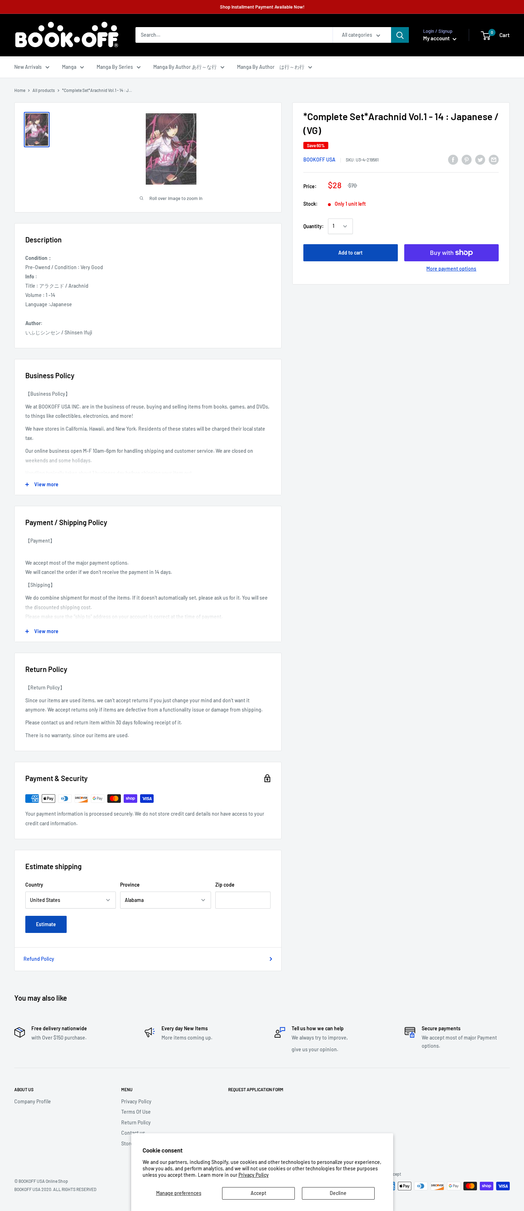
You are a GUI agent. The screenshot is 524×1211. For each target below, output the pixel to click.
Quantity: (313, 226)
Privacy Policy (253, 1175)
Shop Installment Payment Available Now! (262, 7)
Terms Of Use (136, 1112)
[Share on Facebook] (453, 159)
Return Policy (136, 1122)
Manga (69, 67)
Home (19, 90)
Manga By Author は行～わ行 (270, 67)
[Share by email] (494, 159)
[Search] (400, 35)
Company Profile (32, 1101)
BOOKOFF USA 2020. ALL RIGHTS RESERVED (55, 1189)
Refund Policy (39, 959)
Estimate (46, 924)
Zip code (225, 885)
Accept (258, 1193)
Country (34, 885)
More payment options (451, 269)
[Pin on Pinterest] (467, 159)
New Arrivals (28, 67)
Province (130, 885)
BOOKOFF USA (319, 160)
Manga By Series (115, 67)
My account (437, 38)
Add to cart (350, 253)
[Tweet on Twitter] (480, 159)
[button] (485, 35)
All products (43, 90)
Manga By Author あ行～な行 (185, 67)
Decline (338, 1193)
